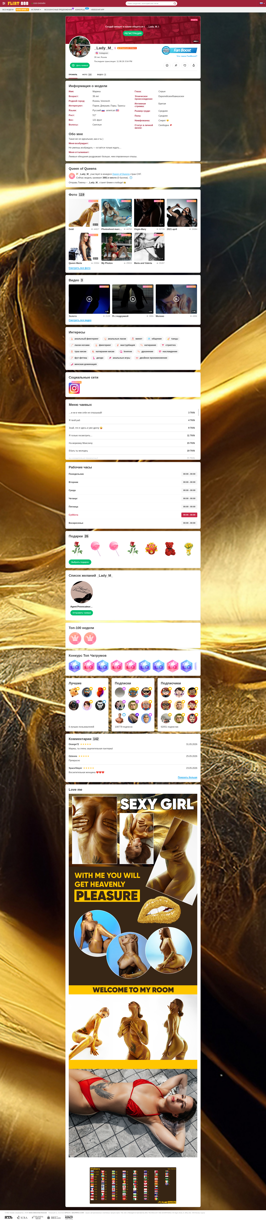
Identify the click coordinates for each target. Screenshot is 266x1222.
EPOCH (67, 1213)
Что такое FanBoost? (187, 56)
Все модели (8, 10)
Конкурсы (80, 10)
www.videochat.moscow (38, 1213)
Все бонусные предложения (58, 10)
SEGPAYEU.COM (78, 1213)
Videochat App (97, 10)
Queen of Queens (121, 174)
